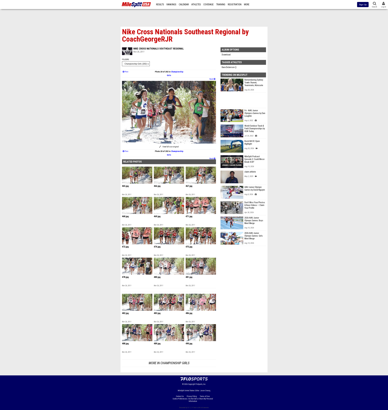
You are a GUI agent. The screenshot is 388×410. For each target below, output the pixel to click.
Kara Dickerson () (229, 67)
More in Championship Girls (169, 363)
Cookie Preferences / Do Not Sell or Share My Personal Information (193, 400)
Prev (126, 72)
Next (211, 79)
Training (220, 4)
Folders (125, 59)
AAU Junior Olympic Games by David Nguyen (254, 188)
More (246, 4)
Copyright (191, 384)
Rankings (171, 4)
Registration (234, 4)
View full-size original (170, 147)
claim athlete (250, 172)
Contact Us (180, 396)
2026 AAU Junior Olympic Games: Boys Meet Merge (253, 221)
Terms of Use (205, 396)
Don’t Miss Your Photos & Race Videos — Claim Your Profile (254, 205)
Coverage (208, 4)
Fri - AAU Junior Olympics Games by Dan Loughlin (254, 113)
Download (226, 54)
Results (160, 4)
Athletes (196, 4)
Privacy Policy (192, 396)
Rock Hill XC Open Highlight (252, 142)
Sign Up (363, 4)
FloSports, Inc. (201, 384)
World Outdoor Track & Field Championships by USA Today (254, 129)
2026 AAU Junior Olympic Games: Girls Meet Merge (253, 236)
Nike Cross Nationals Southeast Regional (158, 48)
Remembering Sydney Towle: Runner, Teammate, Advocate (253, 83)
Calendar (184, 4)
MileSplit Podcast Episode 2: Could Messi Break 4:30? (254, 159)
